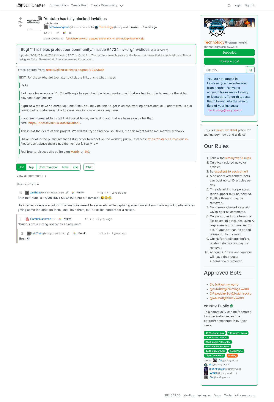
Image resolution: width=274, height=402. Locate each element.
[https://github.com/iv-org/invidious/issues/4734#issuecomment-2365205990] (34, 23)
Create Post (79, 5)
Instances (204, 395)
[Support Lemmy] (121, 5)
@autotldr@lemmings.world (229, 289)
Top (31, 167)
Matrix (75, 151)
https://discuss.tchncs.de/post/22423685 (75, 70)
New (65, 167)
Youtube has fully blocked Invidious (75, 18)
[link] (57, 32)
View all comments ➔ (31, 176)
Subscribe (229, 52)
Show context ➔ (27, 184)
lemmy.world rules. (238, 158)
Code (228, 395)
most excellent (226, 130)
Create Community (104, 5)
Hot (21, 167)
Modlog (232, 355)
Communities (58, 5)
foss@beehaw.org (76, 38)
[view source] (70, 33)
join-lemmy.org (245, 395)
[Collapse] (21, 192)
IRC (86, 151)
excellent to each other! (231, 171)
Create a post (229, 61)
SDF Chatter (34, 5)
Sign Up (250, 5)
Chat (89, 167)
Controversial (48, 167)
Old (75, 167)
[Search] (229, 5)
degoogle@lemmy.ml (101, 38)
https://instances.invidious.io (168, 139)
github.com (51, 23)
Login (237, 5)
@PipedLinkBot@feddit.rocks (230, 293)
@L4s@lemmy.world (224, 284)
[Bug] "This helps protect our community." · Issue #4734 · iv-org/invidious (84, 49)
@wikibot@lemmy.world (227, 298)
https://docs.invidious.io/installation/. (54, 123)
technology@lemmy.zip (130, 38)
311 (50, 32)
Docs (217, 395)
